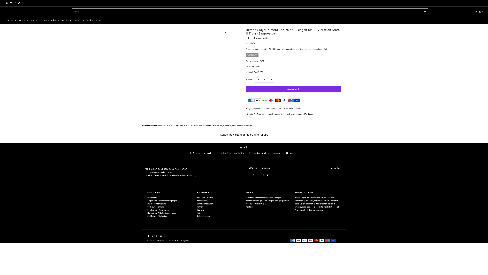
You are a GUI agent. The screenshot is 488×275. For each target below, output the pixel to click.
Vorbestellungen (203, 201)
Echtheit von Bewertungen (158, 210)
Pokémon (67, 20)
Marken (34, 20)
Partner (200, 207)
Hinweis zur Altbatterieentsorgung (161, 213)
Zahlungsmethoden (205, 204)
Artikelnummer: (252, 61)
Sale (77, 20)
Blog (98, 20)
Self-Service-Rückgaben (157, 216)
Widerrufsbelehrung (155, 207)
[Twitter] (6, 3)
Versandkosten (261, 49)
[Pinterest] (11, 3)
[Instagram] (14, 3)
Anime (22, 20)
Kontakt (249, 207)
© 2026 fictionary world (157, 240)
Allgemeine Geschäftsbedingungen (162, 201)
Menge (249, 79)
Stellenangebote (203, 216)
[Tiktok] (19, 3)
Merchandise (50, 20)
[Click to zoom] (225, 32)
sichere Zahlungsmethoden (232, 153)
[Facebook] (2, 3)
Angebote (293, 153)
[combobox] (247, 12)
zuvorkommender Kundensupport (267, 153)
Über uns (200, 210)
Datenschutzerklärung (156, 204)
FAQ (198, 213)
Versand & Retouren (205, 198)
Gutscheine (87, 20)
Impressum (152, 198)
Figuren (9, 20)
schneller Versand (203, 153)
